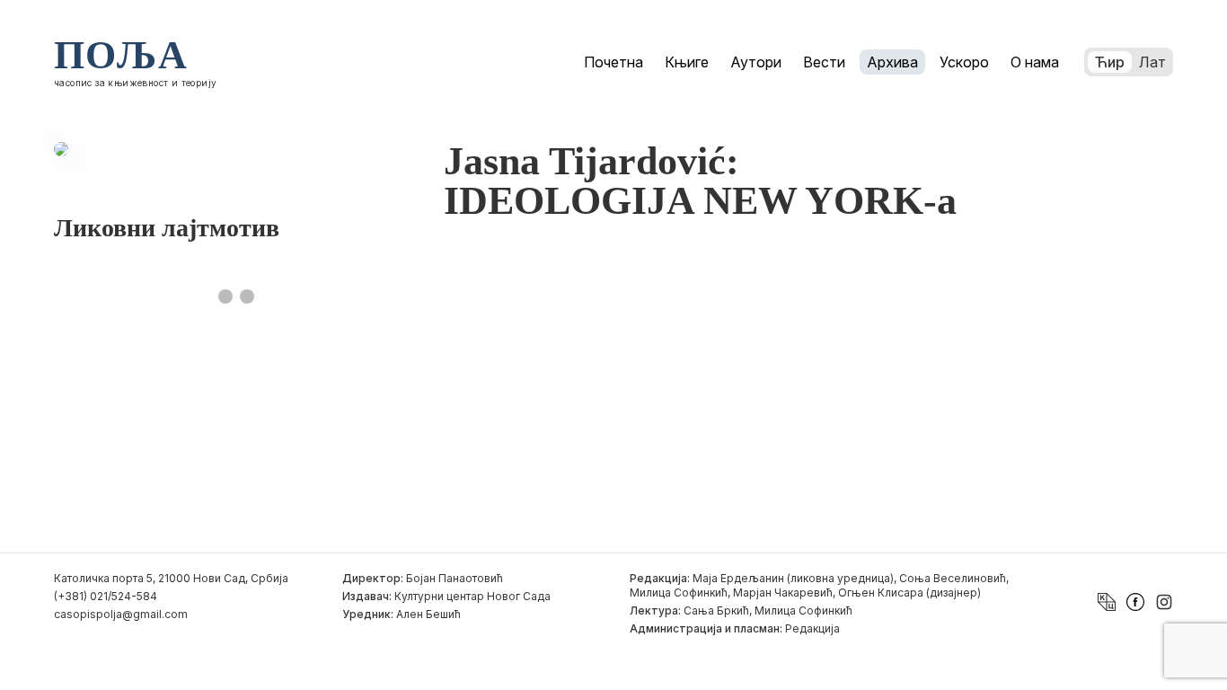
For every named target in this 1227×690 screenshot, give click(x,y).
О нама (1035, 62)
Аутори (755, 62)
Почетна (613, 62)
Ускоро (964, 62)
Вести (824, 62)
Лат (1152, 62)
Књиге (687, 62)
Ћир (1110, 62)
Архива (892, 62)
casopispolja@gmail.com (121, 614)
